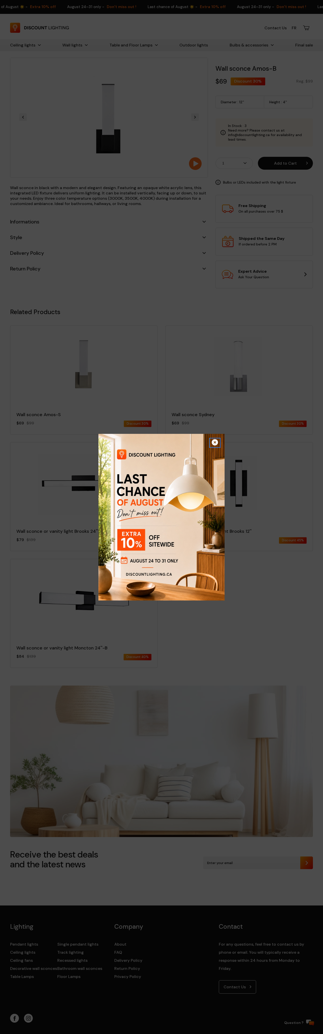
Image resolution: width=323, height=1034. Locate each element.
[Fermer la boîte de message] (215, 443)
